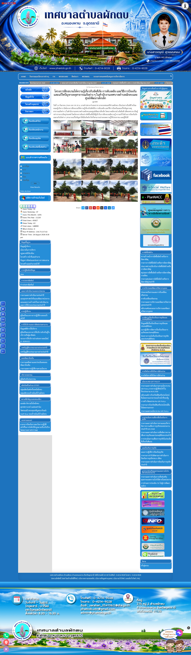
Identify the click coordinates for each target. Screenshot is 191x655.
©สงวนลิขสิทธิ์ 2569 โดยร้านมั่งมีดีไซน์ (64, 578)
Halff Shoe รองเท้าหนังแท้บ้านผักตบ (33, 414)
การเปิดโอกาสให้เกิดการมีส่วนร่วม (153, 375)
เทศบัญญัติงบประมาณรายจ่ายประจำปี (34, 352)
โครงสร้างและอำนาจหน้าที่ (29, 264)
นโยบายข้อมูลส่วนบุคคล (104, 578)
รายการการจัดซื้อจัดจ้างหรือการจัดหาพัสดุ (156, 263)
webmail (86, 76)
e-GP (3, 325)
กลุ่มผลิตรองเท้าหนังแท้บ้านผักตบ (32, 393)
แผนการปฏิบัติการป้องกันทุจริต (152, 452)
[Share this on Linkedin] (109, 207)
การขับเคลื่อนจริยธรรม (149, 298)
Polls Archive (25, 191)
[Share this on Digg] (105, 207)
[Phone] (6, 636)
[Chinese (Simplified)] (3, 3)
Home (23, 76)
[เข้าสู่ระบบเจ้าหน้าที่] (3, 335)
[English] (6, 3)
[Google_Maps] (6, 642)
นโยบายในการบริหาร (27, 250)
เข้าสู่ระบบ (145, 565)
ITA (54, 76)
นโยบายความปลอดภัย (86, 578)
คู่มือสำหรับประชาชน (28, 379)
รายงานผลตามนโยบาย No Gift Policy (154, 411)
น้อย (24, 177)
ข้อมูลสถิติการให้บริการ (28, 329)
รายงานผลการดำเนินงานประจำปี (32, 295)
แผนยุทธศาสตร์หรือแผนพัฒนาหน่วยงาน (35, 298)
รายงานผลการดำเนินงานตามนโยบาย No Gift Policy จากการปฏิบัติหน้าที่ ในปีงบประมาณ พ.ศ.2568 (155, 389)
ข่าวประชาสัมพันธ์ (27, 285)
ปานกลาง (26, 173)
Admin (96, 102)
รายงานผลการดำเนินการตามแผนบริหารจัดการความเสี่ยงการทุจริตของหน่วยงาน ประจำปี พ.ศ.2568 (155, 426)
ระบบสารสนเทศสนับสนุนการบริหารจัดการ (109, 76)
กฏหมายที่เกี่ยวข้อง (27, 253)
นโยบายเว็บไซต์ (119, 578)
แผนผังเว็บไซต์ (131, 578)
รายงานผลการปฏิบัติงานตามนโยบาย (33, 368)
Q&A (22, 274)
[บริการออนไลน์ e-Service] (3, 314)
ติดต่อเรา (75, 76)
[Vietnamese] (14, 3)
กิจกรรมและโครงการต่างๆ (39, 76)
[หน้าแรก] (3, 309)
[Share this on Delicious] (113, 207)
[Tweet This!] (83, 207)
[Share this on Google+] (90, 207)
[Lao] (8, 3)
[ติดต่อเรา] (3, 330)
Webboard (63, 76)
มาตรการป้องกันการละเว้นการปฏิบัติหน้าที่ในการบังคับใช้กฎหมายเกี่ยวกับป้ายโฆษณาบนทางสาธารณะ (35, 427)
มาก (24, 169)
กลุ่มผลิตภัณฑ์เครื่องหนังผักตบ (31, 389)
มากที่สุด (26, 166)
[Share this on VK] (101, 207)
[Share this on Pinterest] (94, 207)
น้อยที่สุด (26, 180)
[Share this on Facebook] (86, 207)
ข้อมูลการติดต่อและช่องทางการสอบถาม (34, 260)
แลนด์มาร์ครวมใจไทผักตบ (29, 403)
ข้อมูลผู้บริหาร (25, 246)
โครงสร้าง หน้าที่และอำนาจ (30, 257)
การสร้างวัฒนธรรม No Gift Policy (153, 401)
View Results (35, 187)
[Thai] (11, 3)
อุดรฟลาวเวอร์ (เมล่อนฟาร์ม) (30, 407)
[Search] (171, 76)
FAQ (138, 578)
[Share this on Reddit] (98, 207)
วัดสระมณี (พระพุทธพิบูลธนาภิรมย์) (33, 410)
